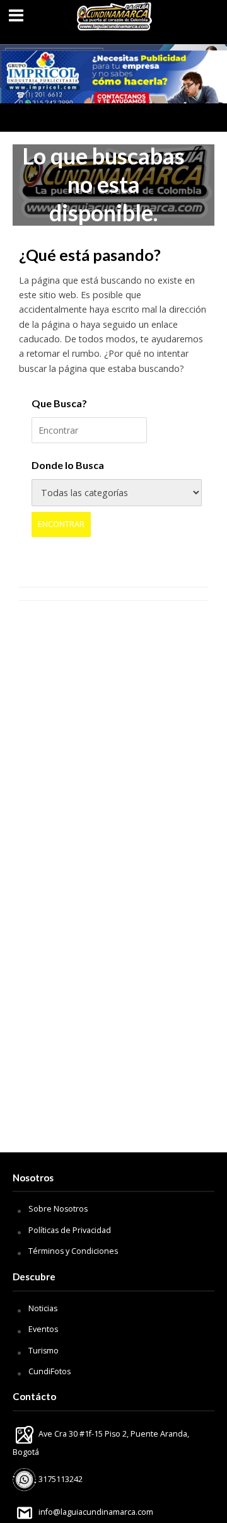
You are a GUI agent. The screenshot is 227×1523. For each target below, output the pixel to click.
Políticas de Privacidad (69, 1230)
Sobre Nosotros (58, 1208)
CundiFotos (49, 1371)
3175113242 (60, 1479)
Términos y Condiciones (73, 1251)
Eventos (43, 1329)
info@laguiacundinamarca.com (95, 1512)
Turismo (43, 1350)
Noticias (42, 1308)
